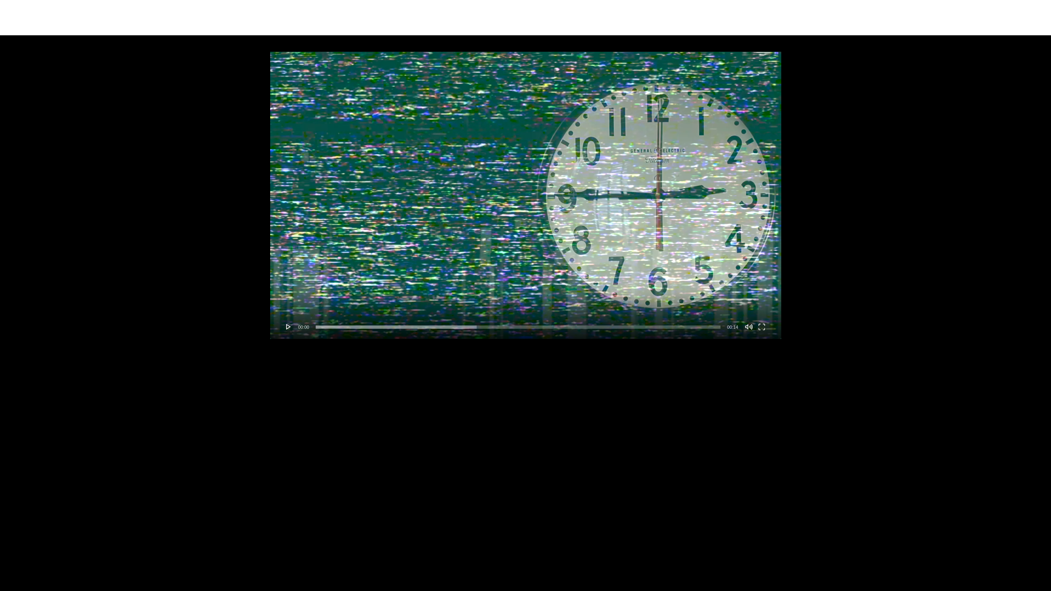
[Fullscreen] (761, 327)
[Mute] (749, 327)
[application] (525, 195)
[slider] (518, 327)
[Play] (288, 327)
